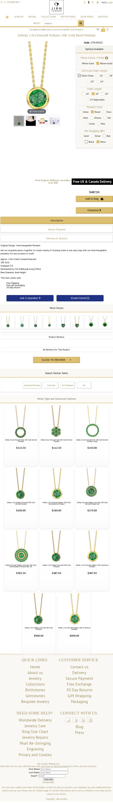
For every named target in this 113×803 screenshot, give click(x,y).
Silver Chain (88, 75)
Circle (92, 123)
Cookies (39, 790)
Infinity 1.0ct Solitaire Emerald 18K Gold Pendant (39, 628)
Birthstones (68, 16)
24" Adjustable (97, 99)
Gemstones (86, 16)
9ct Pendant (67, 385)
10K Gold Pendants (75, 29)
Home (32, 29)
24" (102, 81)
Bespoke (103, 16)
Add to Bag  (94, 198)
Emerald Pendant (32, 385)
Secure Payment (79, 678)
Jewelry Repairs (35, 737)
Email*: (34, 775)
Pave (109, 112)
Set (109, 117)
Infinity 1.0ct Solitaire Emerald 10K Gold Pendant (56, 566)
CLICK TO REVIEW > (56, 360)
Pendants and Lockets (54, 29)
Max (103, 123)
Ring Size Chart (35, 731)
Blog (79, 726)
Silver (97, 136)
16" (101, 75)
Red (108, 136)
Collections (48, 16)
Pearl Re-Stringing (35, 743)
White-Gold (88, 63)
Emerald (51, 385)
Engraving (35, 749)
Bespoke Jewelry (35, 701)
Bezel (97, 112)
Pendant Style (94, 107)
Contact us (79, 666)
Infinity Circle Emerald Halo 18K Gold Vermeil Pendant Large (92, 440)
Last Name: (34, 772)
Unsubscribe (48, 782)
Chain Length (94, 88)
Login (110, 2)
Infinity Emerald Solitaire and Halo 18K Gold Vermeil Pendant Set (92, 503)
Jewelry (19, 16)
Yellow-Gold (106, 63)
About (36, 23)
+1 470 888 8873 (12, 2)
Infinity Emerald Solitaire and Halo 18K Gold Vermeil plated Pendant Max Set (20, 566)
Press (79, 732)
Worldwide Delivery (35, 720)
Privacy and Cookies (35, 754)
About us (35, 672)
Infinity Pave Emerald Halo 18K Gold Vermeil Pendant (56, 440)
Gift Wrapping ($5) (94, 131)
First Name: (34, 769)
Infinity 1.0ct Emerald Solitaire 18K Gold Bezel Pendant (74, 628)
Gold (86, 136)
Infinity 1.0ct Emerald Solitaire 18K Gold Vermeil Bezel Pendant (56, 503)
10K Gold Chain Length (94, 70)
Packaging (79, 701)
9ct (84, 385)
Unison (97, 117)
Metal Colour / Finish (92, 57)
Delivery (79, 672)
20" (92, 81)
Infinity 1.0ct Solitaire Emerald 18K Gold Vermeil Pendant (21, 503)
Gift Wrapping (79, 695)
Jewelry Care (35, 725)
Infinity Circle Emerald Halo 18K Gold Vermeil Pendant (21, 440)
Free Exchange (79, 684)
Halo (85, 117)
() (107, 29)
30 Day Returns (79, 689)
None (103, 141)
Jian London (61, 799)
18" (111, 75)
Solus (86, 112)
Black (91, 141)
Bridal (32, 16)
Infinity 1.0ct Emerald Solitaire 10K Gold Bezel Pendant (92, 566)
